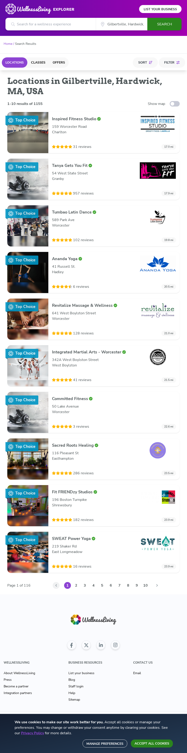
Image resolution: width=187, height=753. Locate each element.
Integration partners (18, 693)
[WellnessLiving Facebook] (71, 645)
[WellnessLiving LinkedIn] (100, 645)
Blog (71, 680)
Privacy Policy (32, 733)
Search (164, 24)
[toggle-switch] (175, 104)
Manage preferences (104, 744)
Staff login (75, 686)
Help (71, 693)
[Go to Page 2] (156, 585)
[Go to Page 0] (56, 585)
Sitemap (74, 699)
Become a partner (16, 686)
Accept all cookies (152, 743)
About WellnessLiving (19, 673)
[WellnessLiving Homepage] (93, 619)
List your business (81, 673)
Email (137, 673)
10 (145, 585)
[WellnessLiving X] (86, 645)
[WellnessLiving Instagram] (115, 645)
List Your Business (160, 9)
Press (8, 680)
